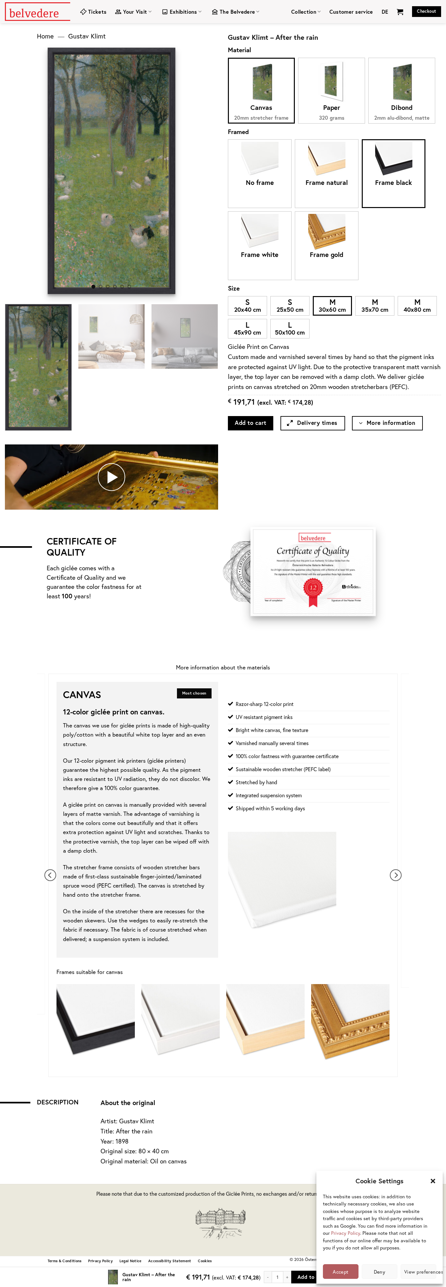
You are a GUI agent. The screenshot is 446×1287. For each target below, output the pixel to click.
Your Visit (135, 11)
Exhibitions (183, 11)
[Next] (164, 171)
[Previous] (58, 171)
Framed (238, 131)
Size (234, 288)
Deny (380, 1271)
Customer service (351, 11)
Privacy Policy (345, 1233)
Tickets (97, 11)
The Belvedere (237, 11)
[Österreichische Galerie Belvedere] (37, 11)
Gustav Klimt (87, 36)
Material (239, 50)
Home (45, 36)
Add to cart (250, 423)
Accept (341, 1271)
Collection (303, 11)
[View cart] (400, 12)
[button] (433, 1181)
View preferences (420, 1271)
